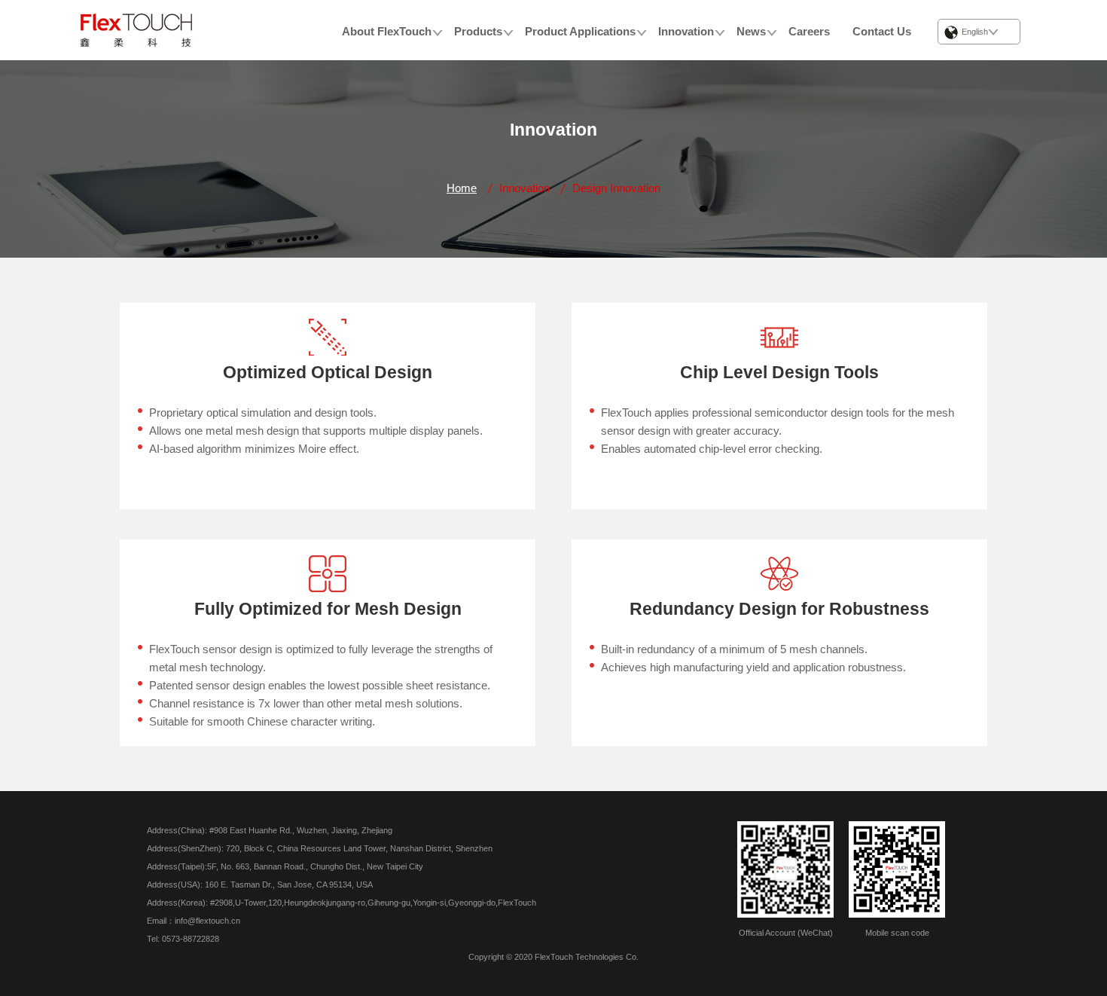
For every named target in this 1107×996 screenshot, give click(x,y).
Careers (809, 31)
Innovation (686, 31)
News (751, 31)
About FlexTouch (387, 31)
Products (478, 31)
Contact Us (881, 31)
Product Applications (580, 31)
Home (462, 188)
